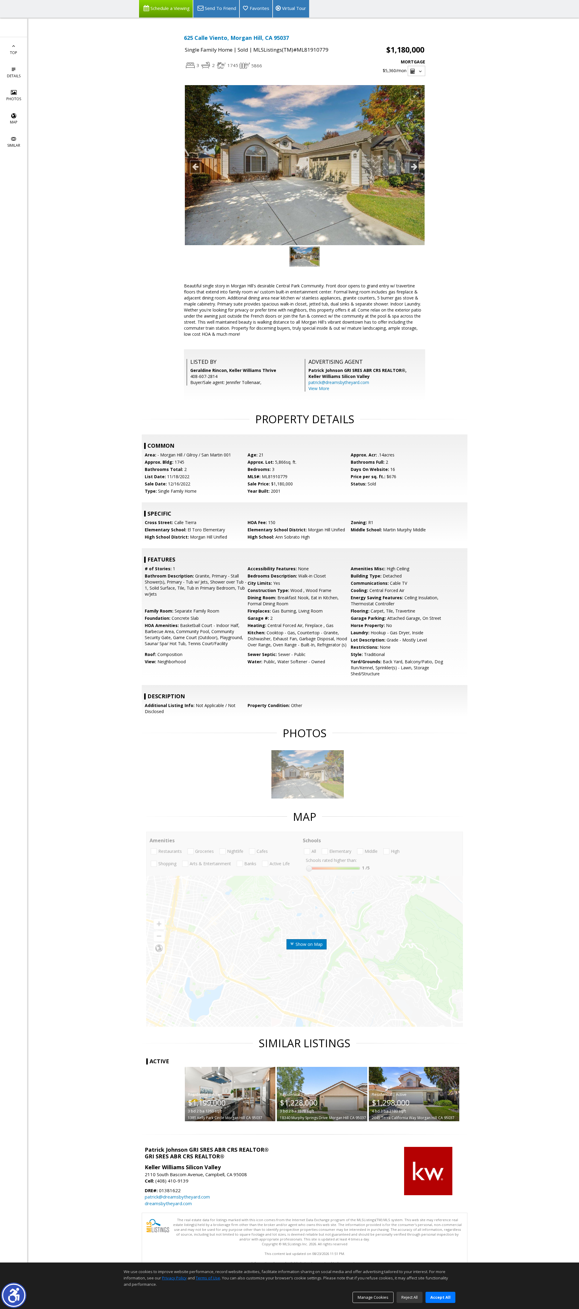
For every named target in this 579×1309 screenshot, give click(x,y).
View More (318, 388)
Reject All (409, 1297)
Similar (13, 145)
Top (13, 52)
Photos (13, 98)
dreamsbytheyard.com (168, 1203)
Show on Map (308, 944)
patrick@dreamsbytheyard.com (338, 382)
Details (14, 75)
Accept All (440, 1297)
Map (13, 122)
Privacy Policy (174, 1278)
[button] (13, 1295)
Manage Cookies (373, 1297)
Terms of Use (208, 1278)
